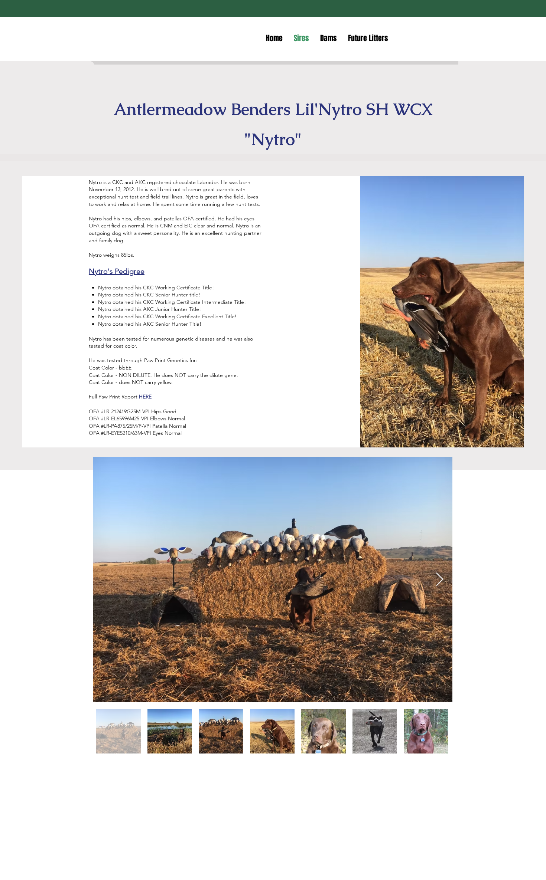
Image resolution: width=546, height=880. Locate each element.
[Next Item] (439, 579)
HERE (145, 396)
